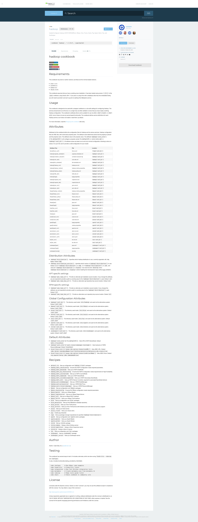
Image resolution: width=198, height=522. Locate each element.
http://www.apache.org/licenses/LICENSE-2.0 (61, 492)
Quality (86, 51)
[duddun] (126, 33)
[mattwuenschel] (121, 33)
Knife (61, 39)
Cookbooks (66, 4)
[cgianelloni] (135, 33)
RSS (51, 26)
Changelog (75, 51)
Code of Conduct (77, 518)
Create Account (141, 4)
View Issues (131, 43)
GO (148, 13)
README (54, 51)
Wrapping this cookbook (72, 122)
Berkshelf (57, 39)
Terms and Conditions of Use (88, 518)
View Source (123, 43)
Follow (109, 29)
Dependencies (64, 51)
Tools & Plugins (78, 4)
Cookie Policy (106, 518)
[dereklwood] (130, 33)
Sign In (151, 4)
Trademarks (53, 516)
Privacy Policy (98, 518)
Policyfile (52, 39)
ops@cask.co (66, 446)
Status (120, 518)
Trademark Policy (114, 518)
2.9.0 (66, 29)
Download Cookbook (135, 65)
